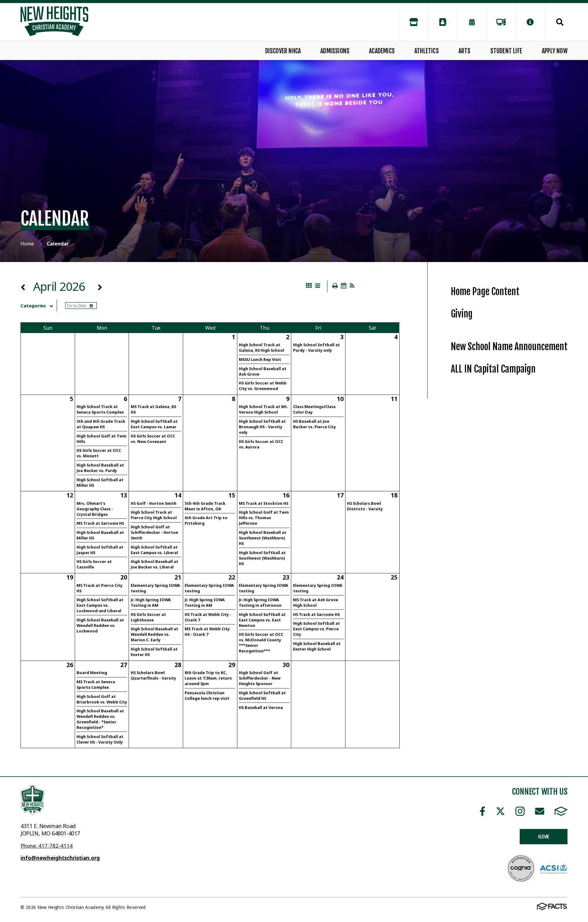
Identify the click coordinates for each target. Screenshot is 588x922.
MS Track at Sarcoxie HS (100, 523)
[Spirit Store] (413, 22)
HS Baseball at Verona (261, 707)
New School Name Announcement (509, 346)
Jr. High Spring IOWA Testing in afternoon (260, 602)
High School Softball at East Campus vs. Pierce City (316, 628)
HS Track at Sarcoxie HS (316, 614)
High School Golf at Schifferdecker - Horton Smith (154, 532)
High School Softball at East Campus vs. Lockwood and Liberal (100, 605)
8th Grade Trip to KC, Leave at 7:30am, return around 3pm (208, 678)
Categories (33, 305)
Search (556, 22)
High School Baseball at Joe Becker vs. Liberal (154, 564)
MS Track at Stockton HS (263, 503)
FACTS (561, 811)
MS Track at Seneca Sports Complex (96, 684)
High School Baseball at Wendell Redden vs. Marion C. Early (154, 634)
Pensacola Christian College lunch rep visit (207, 695)
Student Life (506, 51)
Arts (464, 51)
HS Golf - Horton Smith (153, 503)
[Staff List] (442, 22)
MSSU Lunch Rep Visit (260, 359)
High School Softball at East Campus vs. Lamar (154, 423)
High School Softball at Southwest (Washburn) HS (262, 558)
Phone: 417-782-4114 (47, 845)
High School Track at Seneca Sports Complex (100, 409)
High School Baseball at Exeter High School (317, 646)
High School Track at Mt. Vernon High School (263, 409)
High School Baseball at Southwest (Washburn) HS (262, 538)
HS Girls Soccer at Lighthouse (148, 617)
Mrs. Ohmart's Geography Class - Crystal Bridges (95, 508)
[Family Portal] (501, 22)
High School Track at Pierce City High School (154, 514)
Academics (382, 51)
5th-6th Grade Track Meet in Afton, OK (205, 506)
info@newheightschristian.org (60, 857)
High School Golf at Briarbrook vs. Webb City (102, 699)
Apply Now (554, 51)
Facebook (482, 811)
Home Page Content (485, 291)
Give (543, 836)
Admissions (334, 51)
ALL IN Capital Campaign (493, 369)
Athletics (426, 51)
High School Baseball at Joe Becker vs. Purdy (100, 467)
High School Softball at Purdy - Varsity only (316, 347)
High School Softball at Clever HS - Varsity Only (100, 739)
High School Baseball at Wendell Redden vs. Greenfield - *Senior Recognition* (100, 719)
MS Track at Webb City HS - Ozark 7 (207, 631)
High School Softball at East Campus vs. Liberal (154, 549)
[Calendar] (472, 22)
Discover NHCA (283, 51)
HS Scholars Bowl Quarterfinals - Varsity (153, 675)
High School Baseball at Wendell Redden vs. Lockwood (100, 625)
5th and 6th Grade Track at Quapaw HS (101, 423)
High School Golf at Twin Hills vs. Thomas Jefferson (264, 517)
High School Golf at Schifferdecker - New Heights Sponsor (260, 678)
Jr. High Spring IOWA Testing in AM (151, 602)
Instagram (520, 811)
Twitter (500, 811)
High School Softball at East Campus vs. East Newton (262, 620)
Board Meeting (92, 672)
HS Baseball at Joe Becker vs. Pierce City (314, 423)
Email (539, 811)
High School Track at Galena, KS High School (261, 347)
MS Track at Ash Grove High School (315, 602)
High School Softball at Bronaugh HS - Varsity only (262, 426)
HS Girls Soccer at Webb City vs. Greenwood (263, 385)
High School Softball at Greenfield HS (262, 695)
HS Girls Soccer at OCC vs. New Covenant (153, 438)
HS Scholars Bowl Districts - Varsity (365, 506)
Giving (462, 314)
